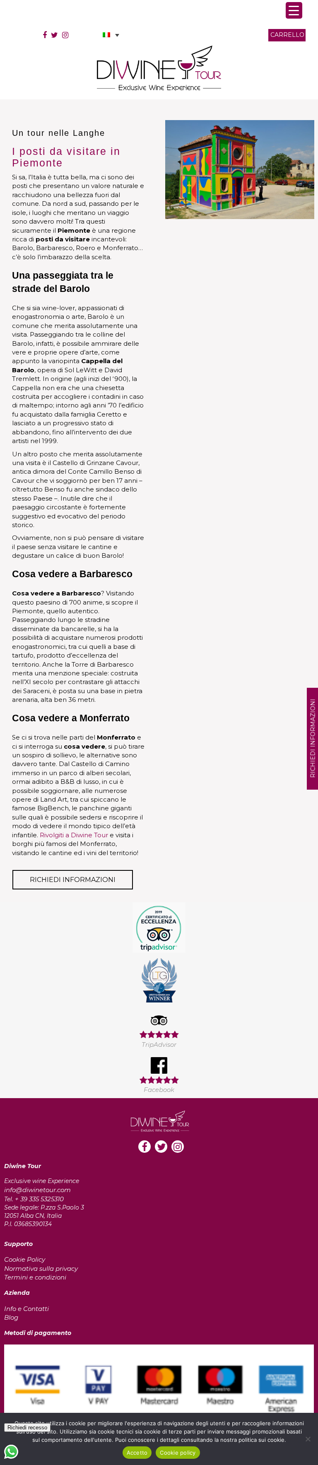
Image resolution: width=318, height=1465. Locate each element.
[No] (308, 1439)
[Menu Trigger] (294, 10)
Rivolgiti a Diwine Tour (74, 835)
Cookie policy (177, 1452)
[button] (111, 35)
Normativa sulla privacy (41, 1268)
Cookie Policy (24, 1259)
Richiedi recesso (27, 1427)
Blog (11, 1317)
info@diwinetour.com (37, 1190)
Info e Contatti (26, 1309)
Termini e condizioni (35, 1277)
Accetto (137, 1452)
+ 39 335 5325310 (39, 1199)
